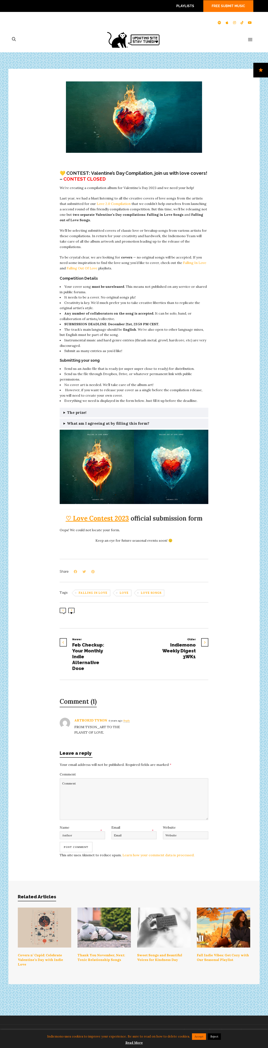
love (124, 593)
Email (115, 827)
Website (169, 827)
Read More (134, 1043)
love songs (151, 593)
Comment (68, 774)
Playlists (185, 6)
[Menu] (250, 39)
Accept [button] (199, 1036)
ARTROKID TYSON (90, 720)
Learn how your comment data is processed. (158, 855)
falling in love (93, 593)
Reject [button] (214, 1036)
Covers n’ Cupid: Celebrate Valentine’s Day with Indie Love (40, 959)
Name (64, 827)
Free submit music (228, 6)
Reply (126, 720)
